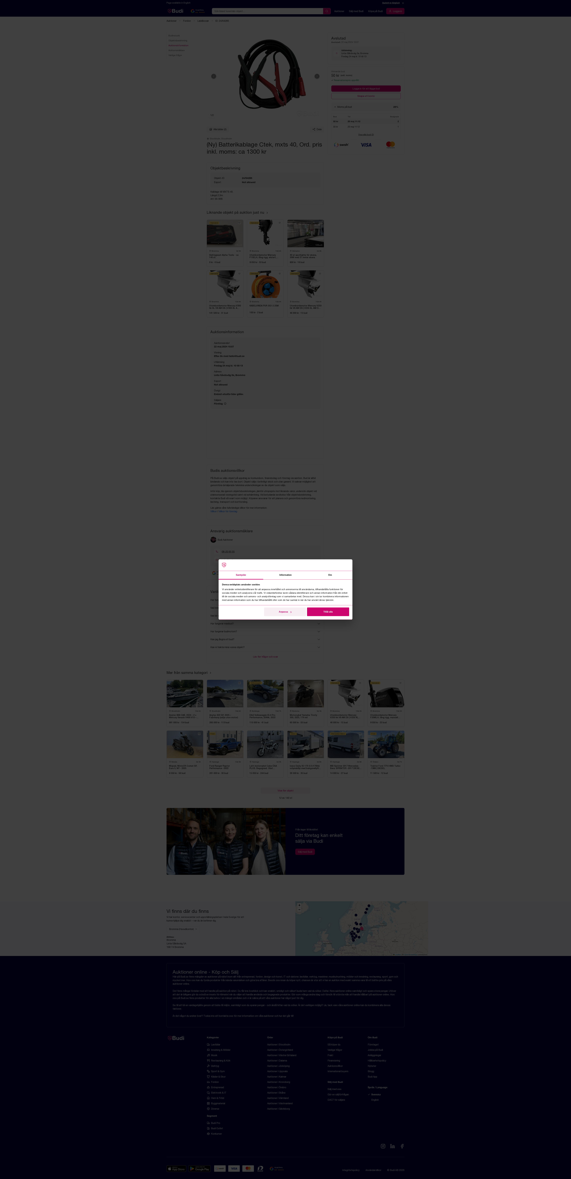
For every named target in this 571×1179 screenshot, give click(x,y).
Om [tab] (330, 575)
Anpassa (283, 611)
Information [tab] (285, 575)
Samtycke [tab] (241, 575)
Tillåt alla (328, 611)
